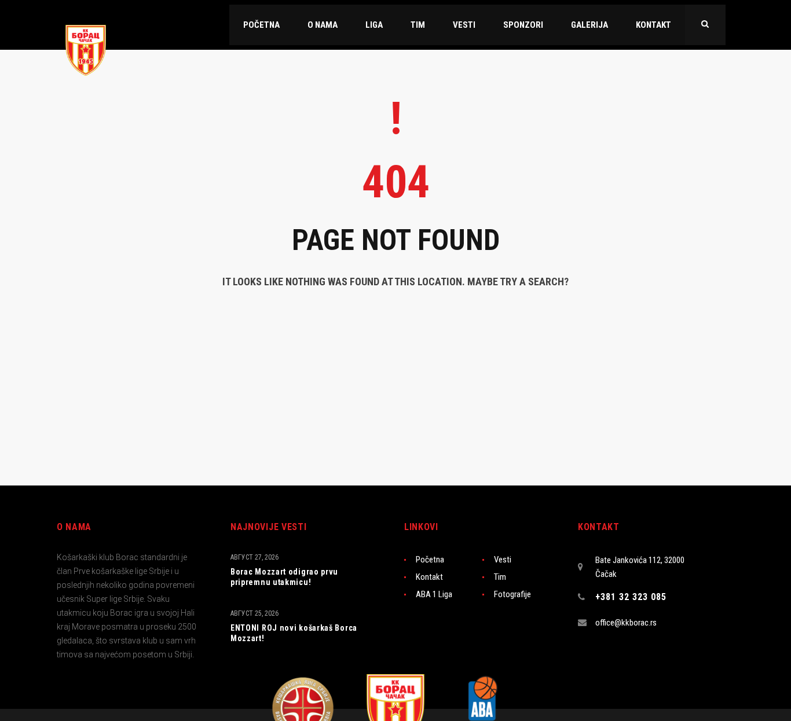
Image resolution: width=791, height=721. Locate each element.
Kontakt (429, 577)
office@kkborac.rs (626, 622)
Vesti (502, 559)
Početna (430, 559)
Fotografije (512, 594)
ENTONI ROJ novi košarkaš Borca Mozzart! (293, 633)
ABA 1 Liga (434, 594)
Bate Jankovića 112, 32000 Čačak (639, 567)
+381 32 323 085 (631, 596)
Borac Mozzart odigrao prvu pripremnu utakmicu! (284, 577)
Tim (500, 577)
